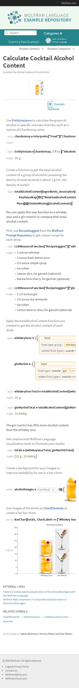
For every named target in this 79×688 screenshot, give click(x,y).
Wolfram (15, 660)
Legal (8, 666)
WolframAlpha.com (16, 674)
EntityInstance (32, 616)
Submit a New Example (23, 42)
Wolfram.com (68, 3)
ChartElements (11, 616)
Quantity (8, 621)
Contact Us (11, 670)
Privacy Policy (21, 666)
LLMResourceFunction (56, 616)
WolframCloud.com (16, 678)
